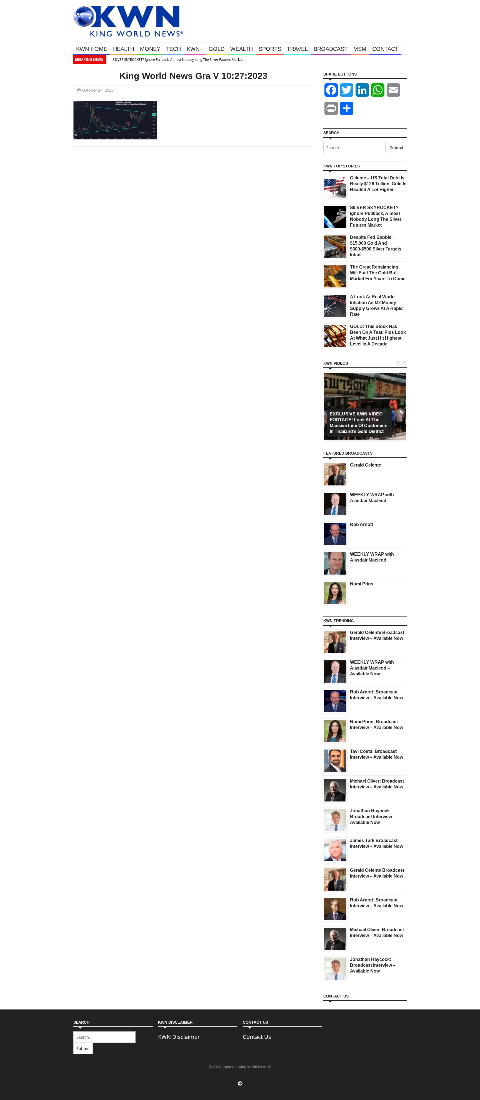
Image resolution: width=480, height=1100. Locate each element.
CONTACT (385, 49)
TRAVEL (297, 49)
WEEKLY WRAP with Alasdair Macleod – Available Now (372, 668)
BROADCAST (331, 49)
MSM (359, 49)
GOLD (216, 49)
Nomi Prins (361, 584)
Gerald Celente (365, 465)
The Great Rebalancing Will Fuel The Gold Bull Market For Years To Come (378, 273)
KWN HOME (91, 49)
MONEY (150, 49)
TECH (173, 49)
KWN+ (195, 49)
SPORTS (270, 49)
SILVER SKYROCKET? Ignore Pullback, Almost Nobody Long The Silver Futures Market (174, 59)
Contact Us (257, 1037)
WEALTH (241, 49)
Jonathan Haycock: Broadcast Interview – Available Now (373, 816)
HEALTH (123, 49)
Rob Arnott (361, 524)
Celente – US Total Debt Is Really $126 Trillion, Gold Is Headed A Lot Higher (378, 184)
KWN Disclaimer (179, 1037)
